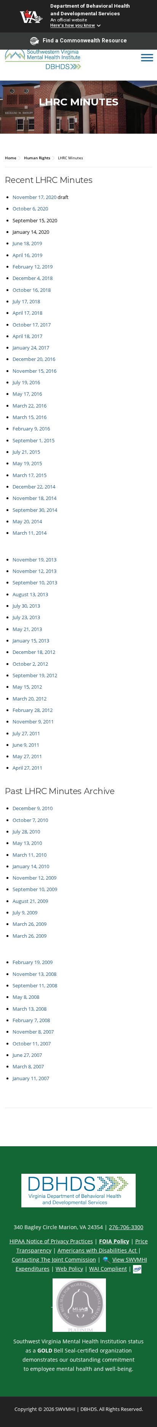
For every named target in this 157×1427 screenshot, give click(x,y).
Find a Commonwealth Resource (85, 40)
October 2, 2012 (30, 663)
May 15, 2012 (27, 686)
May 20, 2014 (27, 521)
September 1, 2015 (33, 440)
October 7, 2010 (30, 820)
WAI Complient (108, 1268)
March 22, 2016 (29, 405)
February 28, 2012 (33, 710)
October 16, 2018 (32, 289)
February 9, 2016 (31, 428)
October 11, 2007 (32, 1043)
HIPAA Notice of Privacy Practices (51, 1241)
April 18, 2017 (27, 336)
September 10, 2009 (35, 889)
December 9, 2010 (33, 808)
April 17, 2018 (27, 312)
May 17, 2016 (27, 393)
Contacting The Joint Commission (54, 1259)
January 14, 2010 (31, 866)
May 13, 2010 (27, 843)
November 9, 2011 (33, 721)
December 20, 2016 (34, 359)
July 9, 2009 (25, 912)
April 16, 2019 (27, 255)
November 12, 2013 (34, 571)
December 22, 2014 (34, 486)
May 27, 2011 (27, 756)
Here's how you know (72, 25)
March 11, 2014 (29, 532)
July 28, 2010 (26, 831)
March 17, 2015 (29, 475)
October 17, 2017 (32, 324)
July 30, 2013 (26, 605)
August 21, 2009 (30, 901)
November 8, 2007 (33, 1031)
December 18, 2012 (34, 652)
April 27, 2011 (27, 767)
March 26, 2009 (29, 924)
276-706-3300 (126, 1227)
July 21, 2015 (26, 451)
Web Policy (69, 1268)
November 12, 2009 (34, 877)
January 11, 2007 (31, 1078)
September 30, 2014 (35, 509)
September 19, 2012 (35, 675)
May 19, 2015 (27, 463)
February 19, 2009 (33, 962)
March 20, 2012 (29, 698)
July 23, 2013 (26, 617)
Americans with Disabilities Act (98, 1250)
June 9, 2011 (26, 744)
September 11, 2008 (35, 985)
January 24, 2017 (31, 347)
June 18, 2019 (27, 243)
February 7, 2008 (31, 1020)
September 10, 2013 (35, 582)
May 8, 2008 (26, 996)
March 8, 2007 (28, 1066)
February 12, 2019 (33, 266)
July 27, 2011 (26, 733)
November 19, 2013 (34, 559)
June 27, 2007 (27, 1055)
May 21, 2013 (27, 629)
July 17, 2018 (26, 301)
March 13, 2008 (29, 1008)
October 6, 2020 (30, 208)
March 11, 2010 (29, 854)
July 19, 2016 (26, 382)
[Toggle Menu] (147, 57)
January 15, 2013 (31, 640)
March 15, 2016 (29, 417)
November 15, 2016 (34, 370)
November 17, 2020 (34, 197)
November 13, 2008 (34, 974)
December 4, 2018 (33, 278)
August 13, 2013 (30, 594)
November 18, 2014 (34, 498)
